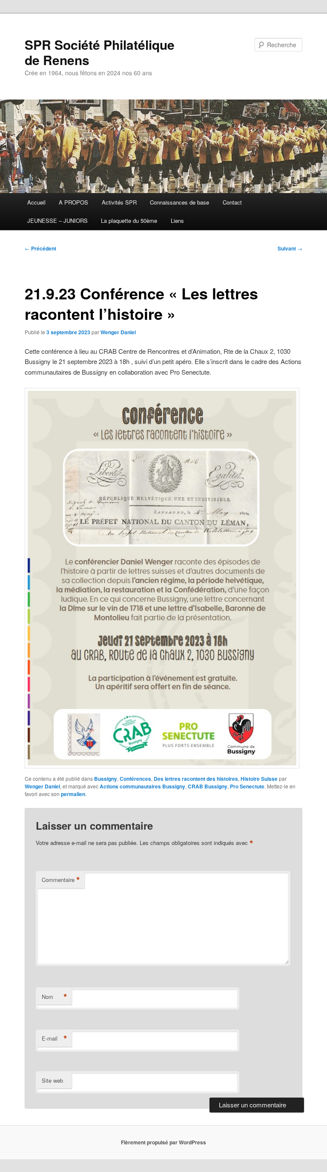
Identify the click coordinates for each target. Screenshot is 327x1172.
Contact (232, 202)
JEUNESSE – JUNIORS (57, 220)
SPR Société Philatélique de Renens (100, 52)
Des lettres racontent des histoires (196, 778)
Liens (177, 220)
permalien (73, 794)
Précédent (40, 248)
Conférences (135, 778)
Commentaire (61, 880)
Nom (54, 997)
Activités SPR (119, 202)
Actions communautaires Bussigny (142, 786)
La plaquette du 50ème (129, 220)
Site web (52, 1080)
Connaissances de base (179, 202)
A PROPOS (73, 202)
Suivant (290, 248)
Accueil (36, 202)
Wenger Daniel (118, 332)
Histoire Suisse (259, 778)
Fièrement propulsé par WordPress (163, 1142)
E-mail (54, 1038)
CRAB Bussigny (207, 786)
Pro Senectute (247, 786)
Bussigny (105, 778)
